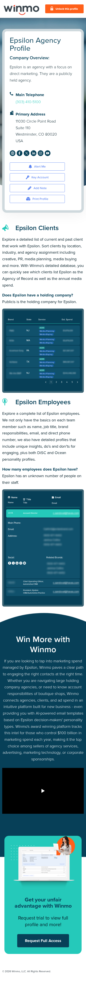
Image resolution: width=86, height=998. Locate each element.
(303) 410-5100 (28, 102)
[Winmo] (21, 8)
